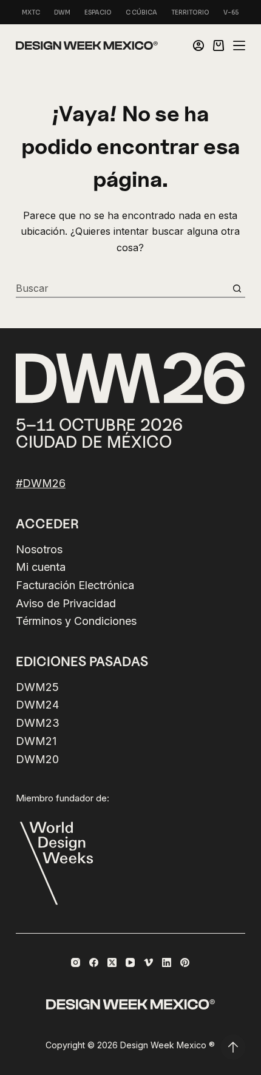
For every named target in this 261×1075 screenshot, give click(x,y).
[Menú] (239, 45)
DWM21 (36, 741)
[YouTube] (130, 962)
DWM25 (37, 687)
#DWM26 (41, 483)
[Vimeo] (148, 962)
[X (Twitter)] (112, 962)
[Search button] (236, 288)
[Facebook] (93, 962)
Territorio (190, 12)
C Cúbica (141, 12)
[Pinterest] (184, 962)
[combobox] (122, 288)
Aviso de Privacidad (66, 603)
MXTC (31, 12)
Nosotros (39, 549)
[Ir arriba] (233, 1047)
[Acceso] (198, 45)
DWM (62, 12)
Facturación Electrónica (75, 585)
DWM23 (37, 722)
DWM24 (37, 704)
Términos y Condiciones (76, 621)
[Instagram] (75, 962)
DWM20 (37, 759)
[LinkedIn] (166, 962)
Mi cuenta (41, 567)
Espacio (98, 12)
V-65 (231, 12)
